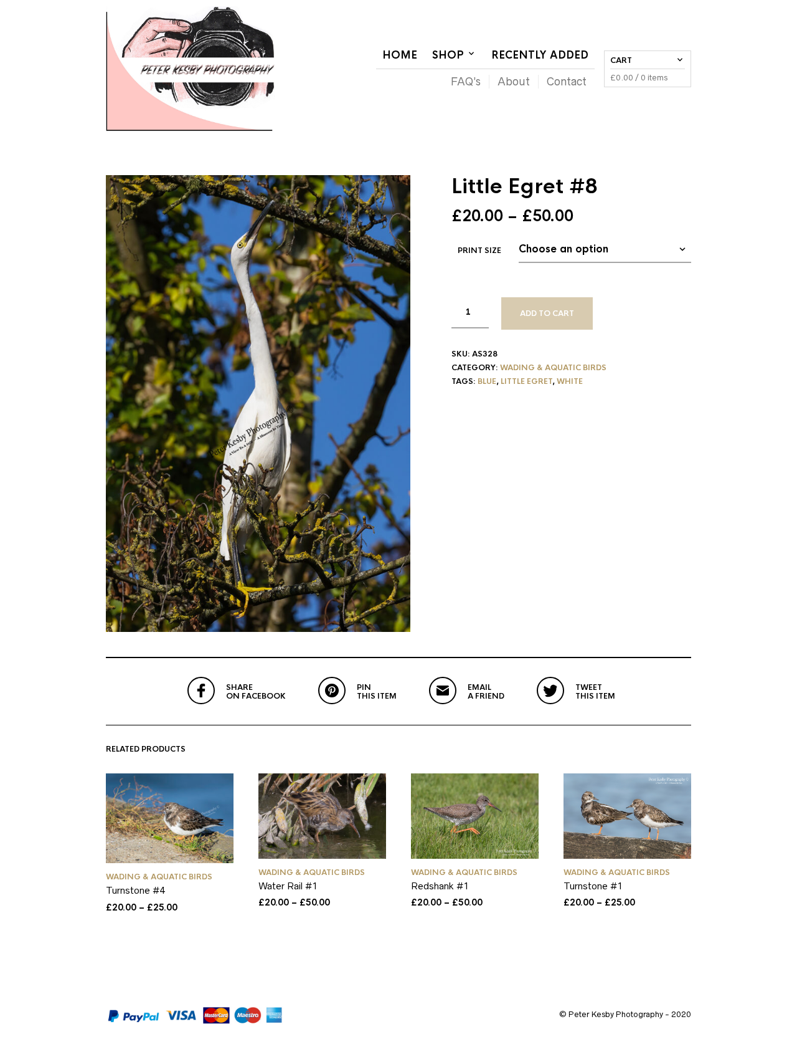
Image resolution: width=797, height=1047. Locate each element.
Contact (567, 81)
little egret (526, 381)
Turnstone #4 (135, 890)
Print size (479, 251)
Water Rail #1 (288, 886)
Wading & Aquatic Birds (553, 368)
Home (399, 55)
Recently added (539, 55)
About (514, 81)
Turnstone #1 (593, 886)
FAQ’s (466, 81)
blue (487, 381)
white (570, 381)
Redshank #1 (440, 886)
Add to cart (547, 313)
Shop (448, 55)
